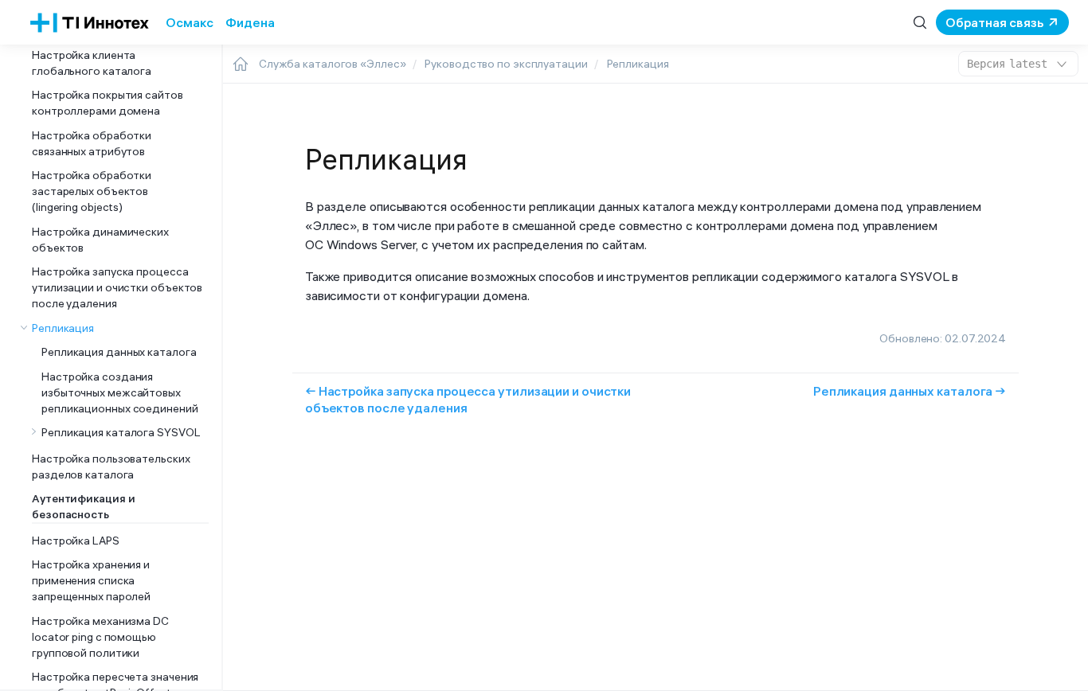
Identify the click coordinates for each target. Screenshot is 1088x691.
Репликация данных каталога (119, 352)
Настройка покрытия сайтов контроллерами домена (107, 103)
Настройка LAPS (75, 540)
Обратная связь (994, 22)
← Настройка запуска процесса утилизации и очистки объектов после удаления (468, 399)
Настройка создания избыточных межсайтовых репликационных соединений (119, 392)
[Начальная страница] (241, 64)
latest (1007, 63)
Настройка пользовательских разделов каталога (111, 466)
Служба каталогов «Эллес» (332, 64)
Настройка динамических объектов (100, 239)
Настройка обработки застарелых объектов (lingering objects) (91, 191)
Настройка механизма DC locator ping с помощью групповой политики (100, 637)
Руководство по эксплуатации (506, 64)
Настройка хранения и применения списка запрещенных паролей (91, 580)
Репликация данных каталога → (909, 391)
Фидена (249, 22)
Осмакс (189, 22)
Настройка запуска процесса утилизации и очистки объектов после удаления (117, 287)
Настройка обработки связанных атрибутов (91, 143)
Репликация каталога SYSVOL (121, 432)
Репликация (63, 328)
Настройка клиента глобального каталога (91, 63)
